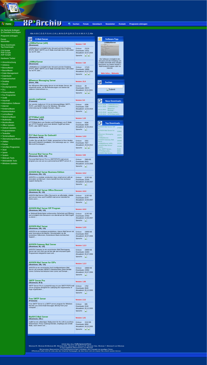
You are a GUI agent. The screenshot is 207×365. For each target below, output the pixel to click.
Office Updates (8, 125)
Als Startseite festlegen (10, 30)
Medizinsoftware (9, 117)
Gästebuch (97, 24)
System (5, 155)
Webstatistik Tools (9, 161)
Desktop (5, 81)
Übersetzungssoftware (11, 139)
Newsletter (110, 24)
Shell (4, 150)
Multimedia (6, 120)
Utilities (5, 142)
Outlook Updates (9, 128)
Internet (5, 106)
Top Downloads (7, 47)
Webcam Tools (8, 158)
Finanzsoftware (8, 92)
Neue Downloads (8, 45)
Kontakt (122, 24)
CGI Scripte (5, 51)
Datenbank (6, 76)
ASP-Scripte (6, 55)
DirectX (5, 84)
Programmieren (8, 131)
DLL (4, 90)
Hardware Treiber (8, 58)
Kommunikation (8, 111)
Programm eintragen (138, 24)
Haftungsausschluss (83, 344)
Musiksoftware (8, 122)
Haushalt (6, 101)
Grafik (4, 98)
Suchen (76, 24)
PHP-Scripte (6, 53)
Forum (86, 24)
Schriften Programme (11, 147)
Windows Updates (9, 163)
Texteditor (6, 133)
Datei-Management (10, 73)
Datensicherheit (8, 79)
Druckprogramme (9, 87)
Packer (5, 144)
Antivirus (5, 65)
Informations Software (11, 103)
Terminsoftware (8, 136)
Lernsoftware (7, 114)
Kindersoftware (8, 109)
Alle (31, 34)
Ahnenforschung (9, 62)
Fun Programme (9, 95)
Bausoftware (7, 70)
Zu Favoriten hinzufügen (11, 32)
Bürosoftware (7, 68)
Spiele (5, 153)
